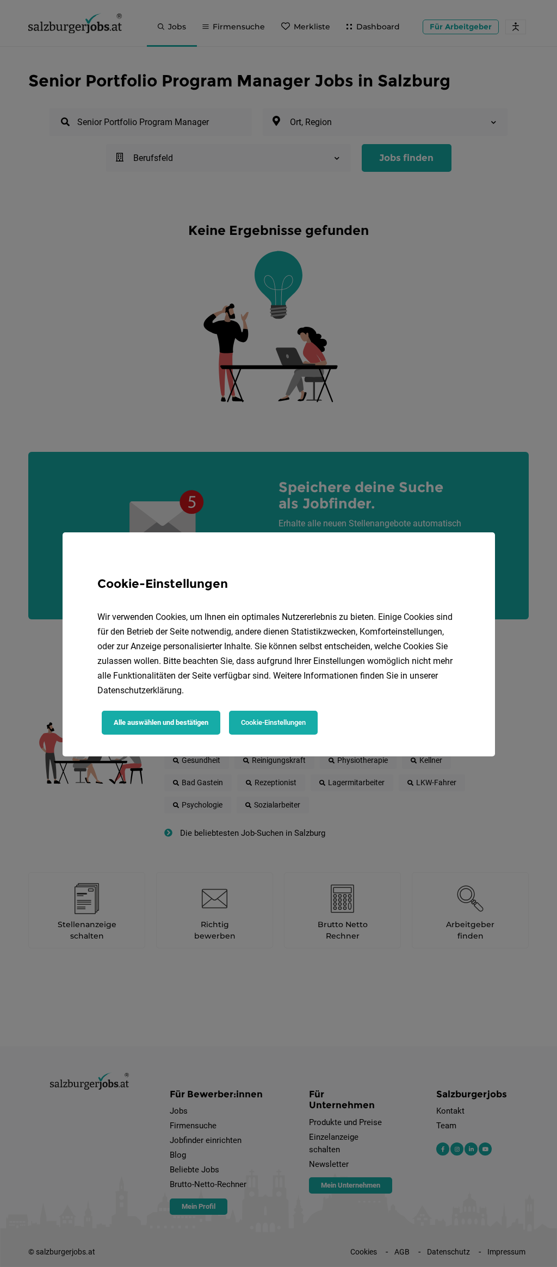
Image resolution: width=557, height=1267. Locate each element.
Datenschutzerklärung (139, 690)
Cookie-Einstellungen (273, 722)
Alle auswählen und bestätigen (161, 722)
